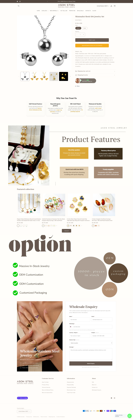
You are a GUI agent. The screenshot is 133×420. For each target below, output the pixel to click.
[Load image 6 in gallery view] (63, 76)
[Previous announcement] (47, 1)
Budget (95, 332)
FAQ (93, 382)
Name (71, 316)
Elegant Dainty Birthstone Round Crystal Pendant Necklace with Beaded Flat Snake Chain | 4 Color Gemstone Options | (29, 219)
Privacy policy (29, 416)
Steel (78, 28)
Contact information (61, 416)
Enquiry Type (74, 339)
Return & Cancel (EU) (47, 392)
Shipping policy (52, 416)
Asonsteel (22, 416)
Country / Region (73, 332)
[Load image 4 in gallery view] (44, 76)
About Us (94, 384)
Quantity (77, 31)
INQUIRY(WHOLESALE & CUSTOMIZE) (92, 45)
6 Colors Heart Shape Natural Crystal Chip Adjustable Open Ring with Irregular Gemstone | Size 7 (78, 219)
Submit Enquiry (91, 363)
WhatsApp (72, 323)
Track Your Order (71, 392)
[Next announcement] (85, 1)
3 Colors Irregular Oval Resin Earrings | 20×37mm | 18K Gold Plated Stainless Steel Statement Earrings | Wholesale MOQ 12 (102, 219)
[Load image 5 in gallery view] (53, 76)
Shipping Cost (70, 382)
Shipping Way (70, 384)
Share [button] (78, 86)
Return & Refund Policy (47, 390)
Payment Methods (71, 387)
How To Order (45, 382)
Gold (85, 28)
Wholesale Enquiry (96, 390)
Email (93, 316)
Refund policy (36, 416)
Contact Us (94, 387)
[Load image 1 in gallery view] (24, 76)
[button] (18, 6)
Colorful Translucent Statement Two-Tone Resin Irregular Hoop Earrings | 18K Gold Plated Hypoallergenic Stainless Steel (53, 219)
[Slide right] (69, 76)
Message (71, 347)
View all (66, 230)
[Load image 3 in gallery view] (34, 76)
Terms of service (46, 387)
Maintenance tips (71, 390)
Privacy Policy (45, 384)
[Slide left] (18, 76)
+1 (56, 225)
